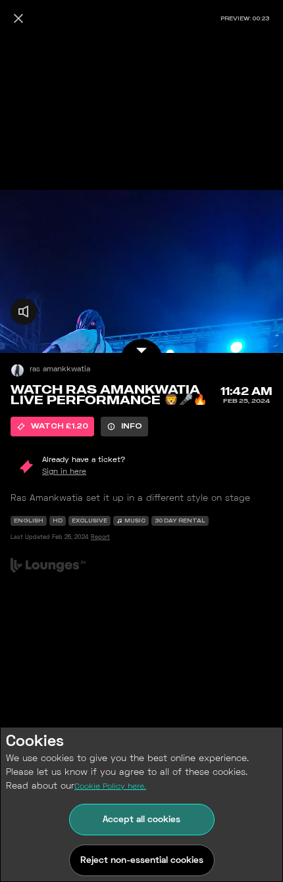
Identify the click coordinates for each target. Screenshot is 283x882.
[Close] (18, 18)
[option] (52, 426)
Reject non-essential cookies (141, 860)
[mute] (24, 311)
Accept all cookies (141, 820)
